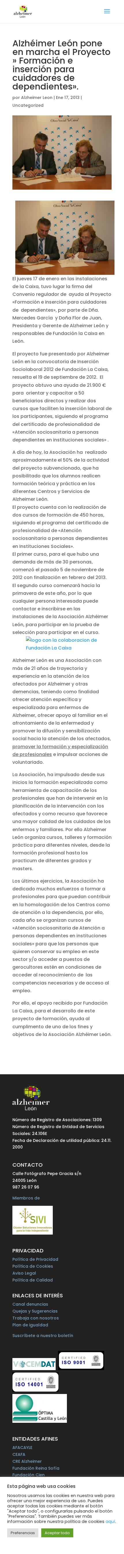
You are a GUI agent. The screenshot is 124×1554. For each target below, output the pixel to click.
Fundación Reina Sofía (35, 1468)
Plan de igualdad (30, 1325)
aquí (110, 1521)
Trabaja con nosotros (35, 1318)
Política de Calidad (32, 1280)
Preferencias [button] (23, 1533)
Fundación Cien (28, 1475)
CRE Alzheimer (27, 1461)
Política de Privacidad (35, 1259)
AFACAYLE (22, 1447)
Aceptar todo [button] (57, 1533)
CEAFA (18, 1454)
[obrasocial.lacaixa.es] (62, 644)
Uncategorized (28, 105)
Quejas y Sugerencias (35, 1311)
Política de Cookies (32, 1266)
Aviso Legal (24, 1273)
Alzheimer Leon (36, 97)
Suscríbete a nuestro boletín (42, 1335)
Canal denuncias (30, 1304)
